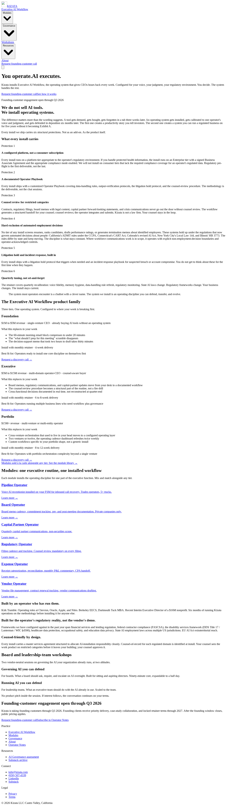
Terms (12, 796)
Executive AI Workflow (14, 9)
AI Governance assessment (24, 756)
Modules (7, 13)
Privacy (13, 793)
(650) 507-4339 (17, 775)
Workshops (7, 42)
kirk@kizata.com (18, 772)
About (5, 60)
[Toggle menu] (2, 67)
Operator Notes (17, 744)
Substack (14, 781)
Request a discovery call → (16, 359)
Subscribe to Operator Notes (53, 720)
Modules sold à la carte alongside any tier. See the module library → (39, 462)
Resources (8, 45)
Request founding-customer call (19, 63)
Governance (9, 25)
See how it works (46, 93)
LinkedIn (14, 778)
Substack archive (18, 760)
